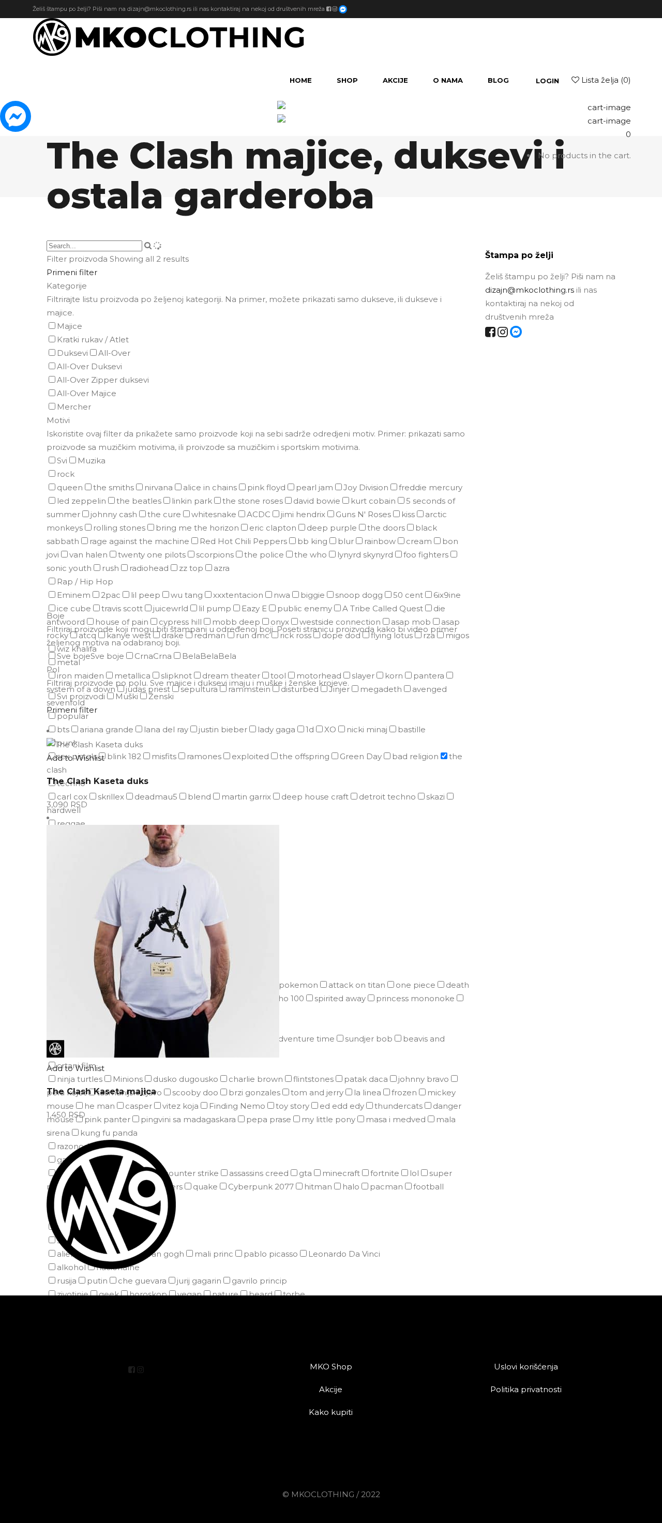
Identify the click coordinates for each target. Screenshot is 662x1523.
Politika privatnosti (526, 1389)
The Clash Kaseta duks (97, 781)
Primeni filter (72, 272)
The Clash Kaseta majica (101, 1091)
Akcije (330, 1389)
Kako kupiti (331, 1412)
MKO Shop (331, 1366)
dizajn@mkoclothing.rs (159, 8)
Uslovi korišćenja (526, 1366)
